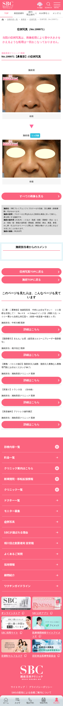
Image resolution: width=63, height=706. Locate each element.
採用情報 (9, 564)
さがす (17, 703)
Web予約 (43, 703)
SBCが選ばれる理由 (16, 532)
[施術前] (31, 93)
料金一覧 (9, 457)
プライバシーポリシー (40, 687)
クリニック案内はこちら (18, 468)
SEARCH (48, 7)
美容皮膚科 (19, 13)
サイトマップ (18, 687)
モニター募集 (12, 511)
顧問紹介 (9, 575)
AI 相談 (39, 7)
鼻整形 (23, 19)
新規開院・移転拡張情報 (18, 479)
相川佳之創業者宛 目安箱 (19, 543)
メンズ (56, 13)
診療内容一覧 (12, 19)
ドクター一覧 (12, 500)
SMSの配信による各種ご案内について (31, 692)
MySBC (56, 703)
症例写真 (32, 19)
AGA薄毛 (43, 13)
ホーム (6, 703)
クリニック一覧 (13, 489)
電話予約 (30, 703)
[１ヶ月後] (31, 159)
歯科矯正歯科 (30, 13)
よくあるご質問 (13, 554)
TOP (6, 13)
